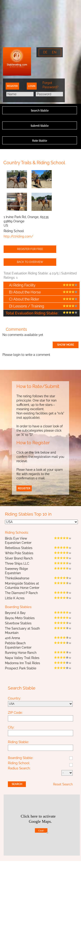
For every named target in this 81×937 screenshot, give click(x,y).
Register (12, 86)
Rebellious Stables (18, 548)
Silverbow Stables (18, 623)
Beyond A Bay (15, 613)
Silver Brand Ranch (19, 558)
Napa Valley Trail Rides (22, 658)
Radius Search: (19, 768)
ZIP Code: (15, 712)
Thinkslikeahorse (17, 578)
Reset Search (63, 784)
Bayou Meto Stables (20, 618)
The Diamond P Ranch (21, 593)
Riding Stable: (18, 742)
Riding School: (19, 763)
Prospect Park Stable (20, 668)
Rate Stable (39, 140)
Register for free (30, 249)
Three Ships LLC (17, 563)
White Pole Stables (19, 553)
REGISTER (24, 488)
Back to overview (30, 262)
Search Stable (40, 110)
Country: (14, 698)
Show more (65, 344)
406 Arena (12, 638)
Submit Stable (40, 125)
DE (45, 52)
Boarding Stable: (20, 758)
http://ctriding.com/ (18, 236)
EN (54, 52)
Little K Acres (15, 598)
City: (11, 727)
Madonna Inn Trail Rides (22, 663)
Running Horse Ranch (20, 652)
